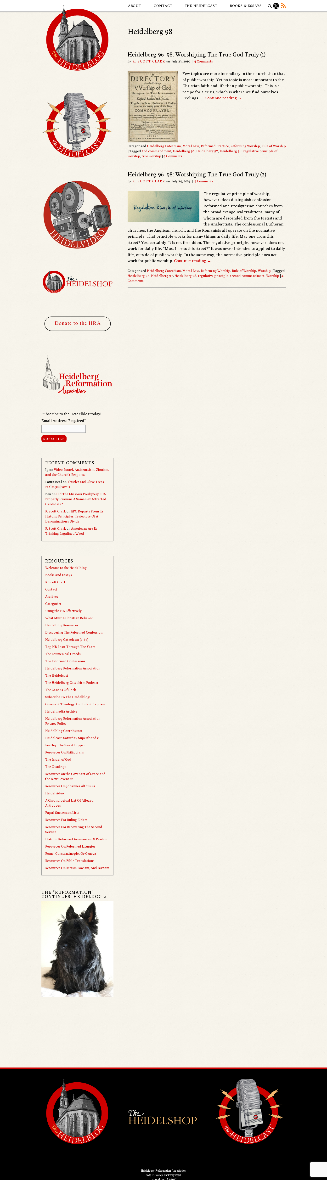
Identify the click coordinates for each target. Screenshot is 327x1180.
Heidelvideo (54, 793)
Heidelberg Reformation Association (72, 668)
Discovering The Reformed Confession (73, 632)
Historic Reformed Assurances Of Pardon (76, 839)
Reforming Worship (245, 146)
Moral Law (190, 146)
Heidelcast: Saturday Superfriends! (72, 738)
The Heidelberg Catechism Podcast (71, 683)
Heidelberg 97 (207, 151)
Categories (53, 604)
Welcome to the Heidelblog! (66, 568)
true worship (151, 156)
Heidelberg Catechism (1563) (66, 639)
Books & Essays (246, 6)
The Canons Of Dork (60, 690)
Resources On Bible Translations (69, 861)
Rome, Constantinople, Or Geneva (70, 853)
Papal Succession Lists (62, 813)
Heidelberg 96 (184, 151)
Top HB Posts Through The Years (70, 647)
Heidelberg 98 (231, 151)
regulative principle (213, 276)
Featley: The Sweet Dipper (65, 745)
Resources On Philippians (64, 752)
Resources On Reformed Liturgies (70, 846)
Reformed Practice (215, 146)
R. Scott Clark (149, 61)
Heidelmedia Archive (61, 711)
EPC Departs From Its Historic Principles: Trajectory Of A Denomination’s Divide (74, 516)
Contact (163, 6)
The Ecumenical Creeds (63, 654)
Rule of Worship (274, 146)
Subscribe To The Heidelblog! (67, 697)
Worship (264, 271)
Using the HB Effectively (63, 611)
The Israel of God (58, 759)
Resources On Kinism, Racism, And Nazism (77, 868)
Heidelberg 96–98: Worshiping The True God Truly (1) (196, 54)
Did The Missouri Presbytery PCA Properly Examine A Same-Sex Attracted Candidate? (75, 499)
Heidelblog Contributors (64, 731)
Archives (51, 596)
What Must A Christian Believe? (69, 618)
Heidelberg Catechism (164, 146)
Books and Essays (58, 575)
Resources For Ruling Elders (66, 820)
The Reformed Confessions (65, 661)
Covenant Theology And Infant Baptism (75, 704)
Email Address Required (63, 420)
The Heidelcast (201, 6)
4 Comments (203, 61)
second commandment (247, 276)
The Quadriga (56, 767)
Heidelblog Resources (61, 625)
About (134, 6)
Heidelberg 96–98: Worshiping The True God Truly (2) (197, 174)
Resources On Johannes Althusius (70, 786)
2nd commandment (156, 151)
